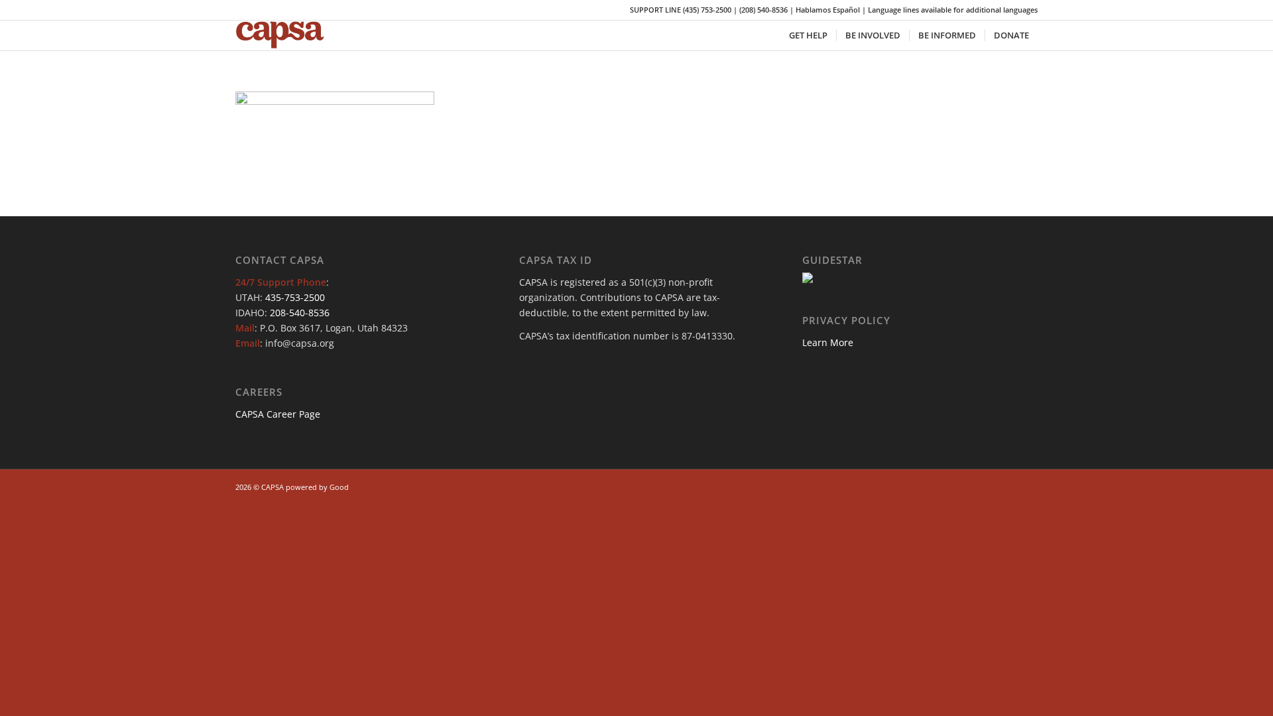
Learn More (827, 342)
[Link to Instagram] (988, 486)
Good (339, 487)
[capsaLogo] (288, 35)
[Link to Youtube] (1008, 486)
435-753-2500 (295, 297)
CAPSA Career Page (277, 414)
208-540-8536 (300, 312)
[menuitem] (808, 35)
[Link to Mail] (1028, 486)
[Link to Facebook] (968, 486)
